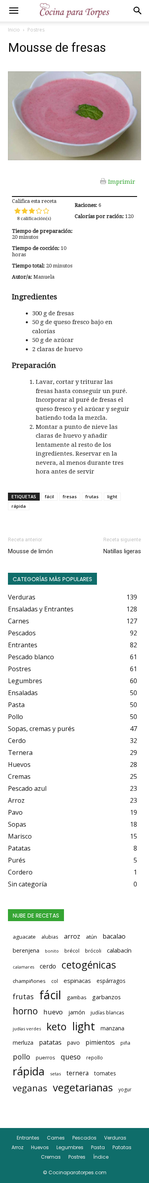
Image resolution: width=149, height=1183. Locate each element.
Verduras (115, 1137)
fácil (49, 496)
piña (125, 1043)
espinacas (77, 981)
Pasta (98, 1147)
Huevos (40, 1147)
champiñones (29, 981)
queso (71, 1056)
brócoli (93, 950)
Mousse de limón (30, 551)
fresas (70, 496)
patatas (50, 1042)
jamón (76, 1012)
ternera (77, 1073)
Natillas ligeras (122, 551)
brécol (71, 950)
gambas (77, 997)
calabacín (119, 950)
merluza (23, 1042)
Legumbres (69, 1147)
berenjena (26, 950)
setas (55, 1074)
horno (25, 1011)
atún (91, 936)
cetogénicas (89, 964)
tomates (105, 1073)
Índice (100, 1157)
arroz (72, 936)
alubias (49, 936)
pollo (21, 1056)
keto (56, 1026)
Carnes (56, 1137)
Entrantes (28, 1137)
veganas (30, 1088)
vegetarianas (83, 1087)
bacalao (114, 936)
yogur (125, 1089)
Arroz (17, 1147)
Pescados (84, 1137)
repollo (94, 1057)
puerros (45, 1057)
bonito (52, 951)
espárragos (111, 981)
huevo (53, 1011)
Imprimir (121, 181)
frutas (92, 496)
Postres (36, 29)
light (112, 496)
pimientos (100, 1042)
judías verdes (27, 1029)
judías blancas (107, 1012)
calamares (23, 967)
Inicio (14, 29)
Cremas (51, 1157)
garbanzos (106, 997)
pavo (73, 1042)
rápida (19, 506)
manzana (112, 1028)
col (54, 981)
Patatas (122, 1147)
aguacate (24, 936)
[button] (13, 11)
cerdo (48, 966)
